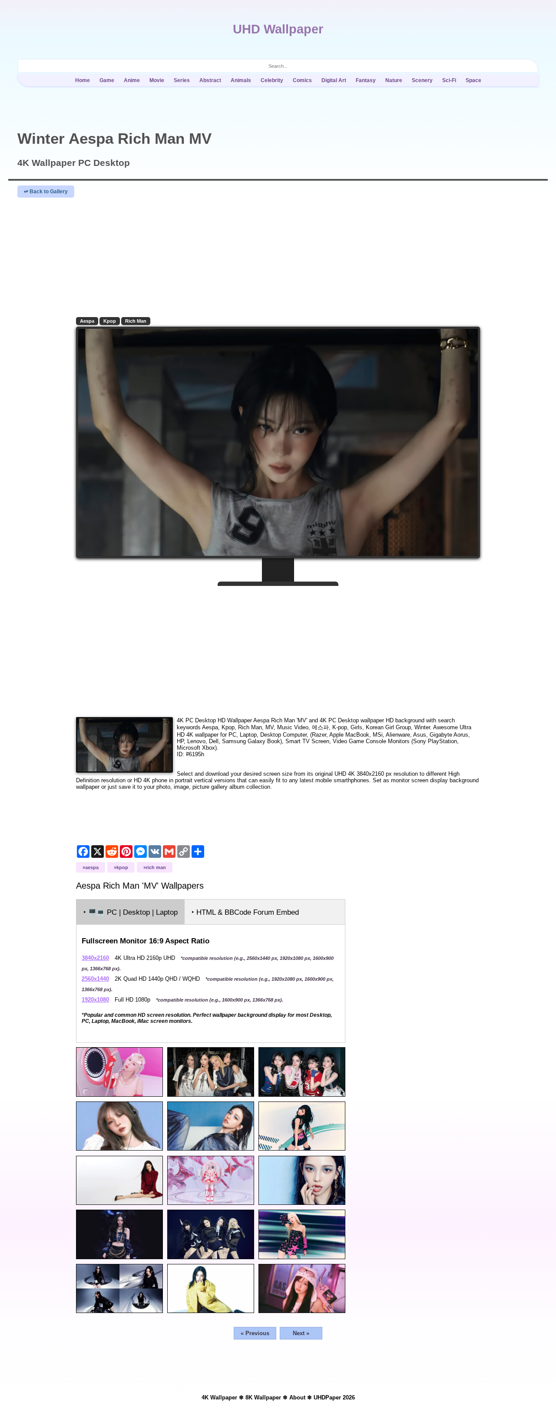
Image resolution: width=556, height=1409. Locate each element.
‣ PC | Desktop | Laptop (130, 912)
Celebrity (272, 80)
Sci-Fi (449, 80)
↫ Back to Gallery (46, 192)
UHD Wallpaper (278, 29)
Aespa (87, 321)
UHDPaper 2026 (334, 1397)
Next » (301, 1333)
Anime (132, 80)
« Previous (255, 1333)
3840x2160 (95, 958)
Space (473, 80)
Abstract (210, 80)
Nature (393, 80)
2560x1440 (95, 979)
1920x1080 (95, 999)
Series (182, 80)
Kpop (109, 321)
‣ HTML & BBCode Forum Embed (245, 912)
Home (82, 80)
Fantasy (366, 80)
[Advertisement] (278, 648)
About (297, 1397)
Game (106, 80)
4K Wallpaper (219, 1397)
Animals (241, 80)
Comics (302, 80)
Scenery (422, 80)
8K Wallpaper (263, 1397)
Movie (156, 80)
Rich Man (135, 321)
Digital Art (333, 80)
